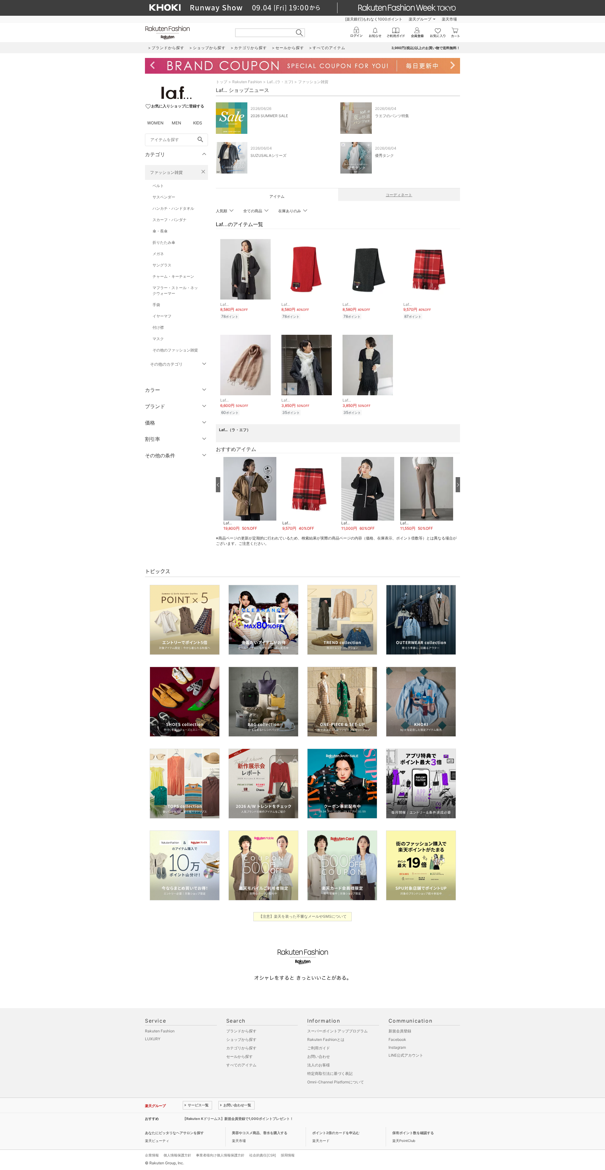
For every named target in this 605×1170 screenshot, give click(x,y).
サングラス (162, 265)
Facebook (397, 1039)
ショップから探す (241, 1039)
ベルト (158, 185)
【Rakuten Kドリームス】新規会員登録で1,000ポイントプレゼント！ (238, 1118)
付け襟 (158, 327)
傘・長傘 (160, 231)
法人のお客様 (318, 1065)
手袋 (156, 304)
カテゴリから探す (241, 1048)
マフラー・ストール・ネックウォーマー (175, 290)
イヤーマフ (162, 316)
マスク (158, 338)
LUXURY (152, 1038)
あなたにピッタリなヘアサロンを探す (174, 1133)
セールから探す (239, 1056)
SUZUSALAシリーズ (268, 155)
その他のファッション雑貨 (175, 350)
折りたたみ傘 (164, 242)
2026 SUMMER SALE (269, 115)
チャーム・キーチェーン (173, 276)
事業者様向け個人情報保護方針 (220, 1155)
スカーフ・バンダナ (170, 219)
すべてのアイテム (241, 1065)
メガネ (158, 253)
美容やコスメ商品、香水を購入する (259, 1133)
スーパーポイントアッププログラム (337, 1031)
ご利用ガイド (318, 1048)
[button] (249, 494)
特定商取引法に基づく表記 (330, 1073)
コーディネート (399, 194)
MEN (176, 122)
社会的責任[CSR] (262, 1155)
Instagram (397, 1047)
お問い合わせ (318, 1056)
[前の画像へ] (218, 484)
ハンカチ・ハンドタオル (173, 208)
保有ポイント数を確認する (413, 1133)
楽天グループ (420, 19)
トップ (221, 81)
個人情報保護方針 (177, 1155)
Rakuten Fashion (247, 81)
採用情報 (288, 1155)
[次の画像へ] (458, 484)
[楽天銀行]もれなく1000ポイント (373, 19)
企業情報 (152, 1155)
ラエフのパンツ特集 (392, 115)
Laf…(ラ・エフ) (280, 81)
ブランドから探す (241, 1031)
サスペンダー (164, 197)
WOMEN (155, 122)
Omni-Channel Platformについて (335, 1082)
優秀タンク (384, 155)
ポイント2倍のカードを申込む (336, 1133)
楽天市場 (449, 19)
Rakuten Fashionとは (325, 1039)
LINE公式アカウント (406, 1055)
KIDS (197, 122)
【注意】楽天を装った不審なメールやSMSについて (303, 916)
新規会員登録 (400, 1031)
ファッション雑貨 (166, 172)
